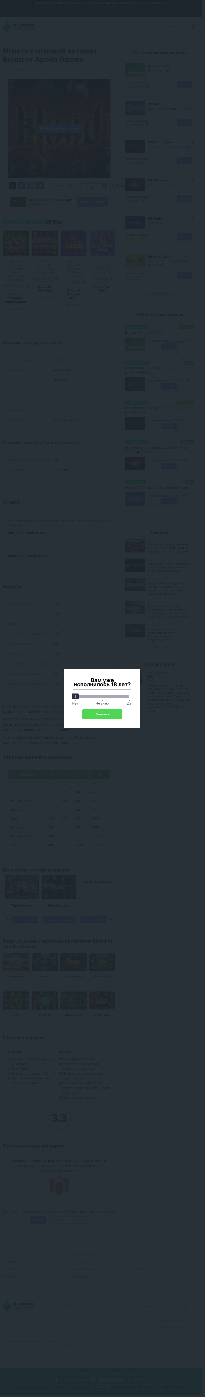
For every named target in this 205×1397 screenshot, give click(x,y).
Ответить (102, 714)
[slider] (75, 696)
